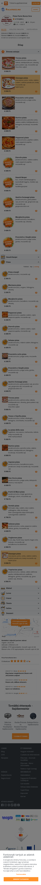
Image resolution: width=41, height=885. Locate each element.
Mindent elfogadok (21, 879)
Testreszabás (21, 874)
